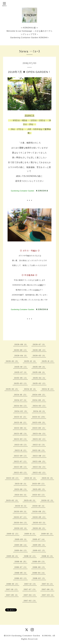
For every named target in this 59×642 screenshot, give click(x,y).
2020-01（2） (39, 528)
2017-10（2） (12, 589)
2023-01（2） (21, 444)
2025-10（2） (21, 367)
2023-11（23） (39, 417)
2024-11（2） (48, 389)
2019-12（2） (13, 533)
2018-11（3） (48, 556)
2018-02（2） (39, 578)
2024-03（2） (39, 406)
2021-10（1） (21, 483)
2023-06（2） (39, 428)
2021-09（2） (39, 483)
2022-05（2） (21, 467)
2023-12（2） (20, 417)
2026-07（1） (39, 344)
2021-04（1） (21, 495)
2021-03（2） (39, 495)
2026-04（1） (21, 355)
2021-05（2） (39, 489)
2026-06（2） (21, 350)
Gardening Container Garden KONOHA (31, 635)
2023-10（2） (20, 422)
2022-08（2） (39, 456)
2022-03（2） (21, 472)
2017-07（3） (30, 589)
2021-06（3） (21, 489)
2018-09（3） (39, 561)
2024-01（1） (39, 411)
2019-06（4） (21, 545)
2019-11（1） (30, 533)
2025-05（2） (21, 378)
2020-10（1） (38, 506)
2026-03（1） (39, 355)
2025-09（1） (39, 367)
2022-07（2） (21, 461)
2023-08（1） (20, 428)
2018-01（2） (12, 584)
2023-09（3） (39, 422)
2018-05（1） (21, 573)
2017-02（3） (30, 600)
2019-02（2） (39, 550)
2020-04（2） (21, 522)
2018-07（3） (21, 567)
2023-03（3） (21, 439)
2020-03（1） (39, 522)
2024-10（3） (20, 394)
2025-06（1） (39, 372)
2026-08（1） (21, 344)
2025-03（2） (21, 383)
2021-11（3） (48, 478)
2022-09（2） (21, 456)
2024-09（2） (39, 394)
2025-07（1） (21, 372)
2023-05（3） (21, 433)
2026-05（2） (39, 350)
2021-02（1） (12, 500)
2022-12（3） (39, 444)
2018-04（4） (39, 573)
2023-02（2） (39, 439)
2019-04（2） (21, 550)
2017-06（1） (48, 589)
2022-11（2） (21, 450)
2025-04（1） (39, 378)
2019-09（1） (21, 539)
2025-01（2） (12, 389)
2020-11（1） (21, 506)
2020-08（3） (39, 511)
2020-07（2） (21, 517)
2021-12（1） (31, 478)
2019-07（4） (39, 539)
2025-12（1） (30, 361)
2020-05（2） (39, 517)
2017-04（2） (30, 595)
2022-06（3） (39, 461)
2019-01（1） (13, 556)
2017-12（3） (30, 584)
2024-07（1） (20, 400)
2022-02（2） (39, 472)
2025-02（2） (39, 383)
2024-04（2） (21, 406)
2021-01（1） (30, 500)
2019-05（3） (39, 545)
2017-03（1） (48, 595)
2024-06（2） (39, 400)
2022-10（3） (39, 450)
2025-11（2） (48, 361)
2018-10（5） (21, 561)
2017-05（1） (12, 595)
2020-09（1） (20, 511)
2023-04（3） (39, 433)
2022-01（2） (13, 478)
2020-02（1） (21, 528)
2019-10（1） (47, 533)
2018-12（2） (30, 556)
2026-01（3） (12, 361)
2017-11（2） (48, 584)
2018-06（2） (39, 567)
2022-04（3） (39, 467)
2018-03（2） (21, 578)
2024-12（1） (30, 389)
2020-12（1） (47, 500)
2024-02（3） (21, 411)
